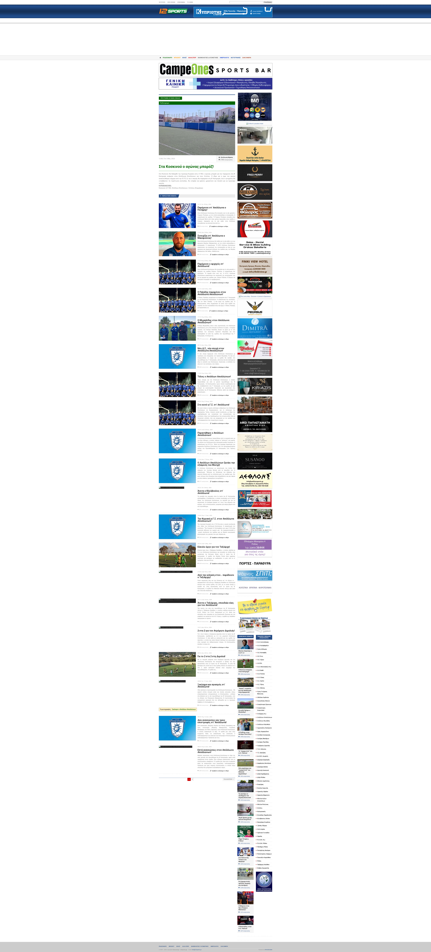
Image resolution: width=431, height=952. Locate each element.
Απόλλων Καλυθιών (263, 724)
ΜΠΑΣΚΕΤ (177, 57)
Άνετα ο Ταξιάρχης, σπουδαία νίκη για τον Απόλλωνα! (215, 603)
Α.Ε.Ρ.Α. (259, 663)
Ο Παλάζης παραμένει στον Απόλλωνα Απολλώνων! (212, 293)
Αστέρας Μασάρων (263, 738)
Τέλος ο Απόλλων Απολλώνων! (214, 376)
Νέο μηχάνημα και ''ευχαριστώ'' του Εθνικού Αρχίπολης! (245, 771)
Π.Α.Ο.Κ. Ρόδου (262, 843)
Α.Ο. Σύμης (260, 677)
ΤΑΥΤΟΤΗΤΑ (162, 2)
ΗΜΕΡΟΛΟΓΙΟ (224, 57)
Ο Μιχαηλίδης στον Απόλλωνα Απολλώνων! (213, 321)
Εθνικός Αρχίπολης (263, 781)
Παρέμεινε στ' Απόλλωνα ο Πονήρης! (212, 208)
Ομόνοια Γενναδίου (263, 833)
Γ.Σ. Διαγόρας (261, 753)
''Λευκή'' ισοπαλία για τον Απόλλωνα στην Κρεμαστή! (245, 690)
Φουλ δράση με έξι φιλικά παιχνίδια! (245, 818)
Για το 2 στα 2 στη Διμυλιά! (211, 656)
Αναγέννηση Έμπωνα (264, 704)
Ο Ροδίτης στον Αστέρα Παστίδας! (245, 733)
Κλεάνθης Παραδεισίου (264, 815)
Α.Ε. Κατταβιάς (261, 652)
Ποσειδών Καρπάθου (264, 857)
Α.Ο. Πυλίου (261, 674)
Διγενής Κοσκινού (263, 770)
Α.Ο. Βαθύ (260, 670)
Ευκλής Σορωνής (262, 788)
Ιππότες (259, 808)
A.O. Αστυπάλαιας (263, 642)
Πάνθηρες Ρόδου (262, 847)
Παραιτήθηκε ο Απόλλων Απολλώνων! (211, 434)
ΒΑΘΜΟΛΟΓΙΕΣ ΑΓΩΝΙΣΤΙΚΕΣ (199, 946)
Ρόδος (259, 861)
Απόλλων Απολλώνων (264, 717)
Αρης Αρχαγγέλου (263, 731)
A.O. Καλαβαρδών (263, 645)
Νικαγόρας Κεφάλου (263, 822)
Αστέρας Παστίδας (263, 742)
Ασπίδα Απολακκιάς (263, 735)
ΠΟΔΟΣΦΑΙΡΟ (167, 57)
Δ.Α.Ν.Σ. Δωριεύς (262, 756)
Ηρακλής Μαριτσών (263, 795)
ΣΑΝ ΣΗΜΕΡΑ (246, 57)
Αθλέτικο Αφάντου (263, 697)
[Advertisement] (215, 37)
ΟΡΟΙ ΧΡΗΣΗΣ (171, 2)
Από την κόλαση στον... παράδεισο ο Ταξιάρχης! (216, 576)
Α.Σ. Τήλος (260, 684)
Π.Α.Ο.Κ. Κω (261, 840)
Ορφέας (259, 836)
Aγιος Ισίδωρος (262, 649)
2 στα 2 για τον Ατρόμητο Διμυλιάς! (216, 630)
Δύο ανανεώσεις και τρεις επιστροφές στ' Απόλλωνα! (212, 721)
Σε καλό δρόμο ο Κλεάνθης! (244, 711)
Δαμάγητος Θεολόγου (264, 763)
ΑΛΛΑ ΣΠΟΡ (192, 57)
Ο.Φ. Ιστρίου (261, 829)
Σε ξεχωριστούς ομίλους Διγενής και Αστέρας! (244, 883)
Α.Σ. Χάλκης (261, 688)
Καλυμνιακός (261, 811)
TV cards (190, 2)
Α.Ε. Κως (260, 656)
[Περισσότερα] (177, 205)
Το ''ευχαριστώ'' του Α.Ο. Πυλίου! (245, 752)
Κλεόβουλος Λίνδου (263, 818)
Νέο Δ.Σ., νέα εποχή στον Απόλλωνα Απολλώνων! (211, 349)
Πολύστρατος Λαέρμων (264, 854)
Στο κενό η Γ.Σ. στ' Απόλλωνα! (213, 404)
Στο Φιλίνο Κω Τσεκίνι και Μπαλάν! (244, 859)
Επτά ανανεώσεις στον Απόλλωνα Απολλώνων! (216, 751)
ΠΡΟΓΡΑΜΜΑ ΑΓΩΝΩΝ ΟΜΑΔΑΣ (170, 98)
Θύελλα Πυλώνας (262, 804)
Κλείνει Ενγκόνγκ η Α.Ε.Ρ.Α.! (245, 652)
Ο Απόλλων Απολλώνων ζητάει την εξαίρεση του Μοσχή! (216, 463)
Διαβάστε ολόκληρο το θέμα (218, 226)
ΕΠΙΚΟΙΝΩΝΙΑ (181, 2)
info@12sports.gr (196, 949)
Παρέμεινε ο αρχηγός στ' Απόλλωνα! (211, 265)
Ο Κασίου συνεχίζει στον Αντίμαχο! (245, 671)
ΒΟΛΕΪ (184, 57)
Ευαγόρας (260, 784)
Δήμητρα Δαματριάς (263, 760)
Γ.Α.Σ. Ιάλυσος (261, 749)
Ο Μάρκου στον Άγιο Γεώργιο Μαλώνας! (244, 907)
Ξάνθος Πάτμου (262, 825)
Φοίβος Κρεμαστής (263, 868)
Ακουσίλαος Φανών (263, 701)
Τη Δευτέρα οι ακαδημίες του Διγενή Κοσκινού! (245, 795)
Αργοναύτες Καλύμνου (264, 728)
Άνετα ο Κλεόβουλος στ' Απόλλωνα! (210, 492)
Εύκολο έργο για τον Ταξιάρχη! (214, 547)
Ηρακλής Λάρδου (262, 791)
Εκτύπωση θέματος (226, 157)
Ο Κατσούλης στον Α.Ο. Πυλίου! (245, 927)
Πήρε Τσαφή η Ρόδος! (243, 840)
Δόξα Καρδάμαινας (263, 774)
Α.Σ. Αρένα (260, 681)
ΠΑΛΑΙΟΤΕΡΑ (229, 779)
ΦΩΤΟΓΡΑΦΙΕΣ (236, 57)
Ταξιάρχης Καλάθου (263, 864)
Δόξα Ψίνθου (261, 777)
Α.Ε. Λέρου (260, 660)
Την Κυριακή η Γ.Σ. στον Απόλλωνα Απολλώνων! (216, 519)
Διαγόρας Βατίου (262, 767)
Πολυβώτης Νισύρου (263, 850)
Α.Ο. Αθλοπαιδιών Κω (264, 667)
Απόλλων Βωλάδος (263, 721)
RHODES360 (268, 949)
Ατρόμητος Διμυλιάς (263, 745)
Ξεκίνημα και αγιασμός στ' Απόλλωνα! (211, 685)
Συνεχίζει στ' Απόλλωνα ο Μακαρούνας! (211, 236)
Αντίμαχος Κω (261, 714)
